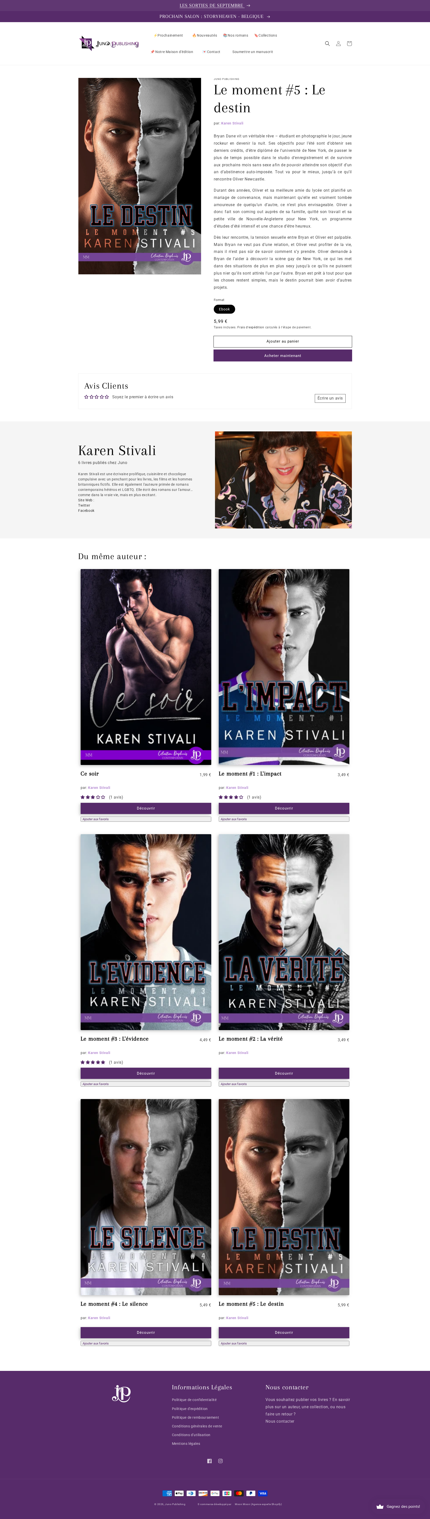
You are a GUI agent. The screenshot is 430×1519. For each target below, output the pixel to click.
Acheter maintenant (282, 355)
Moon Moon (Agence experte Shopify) (258, 1504)
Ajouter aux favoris (96, 819)
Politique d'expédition (190, 1409)
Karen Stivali (232, 123)
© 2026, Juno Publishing (169, 1504)
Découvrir (146, 808)
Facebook (86, 511)
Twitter (84, 505)
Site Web (85, 500)
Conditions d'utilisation (191, 1435)
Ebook (224, 309)
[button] (327, 43)
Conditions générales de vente (197, 1426)
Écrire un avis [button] (330, 398)
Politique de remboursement (195, 1417)
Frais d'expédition (250, 327)
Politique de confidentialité (194, 1400)
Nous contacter (280, 1421)
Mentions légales (186, 1444)
